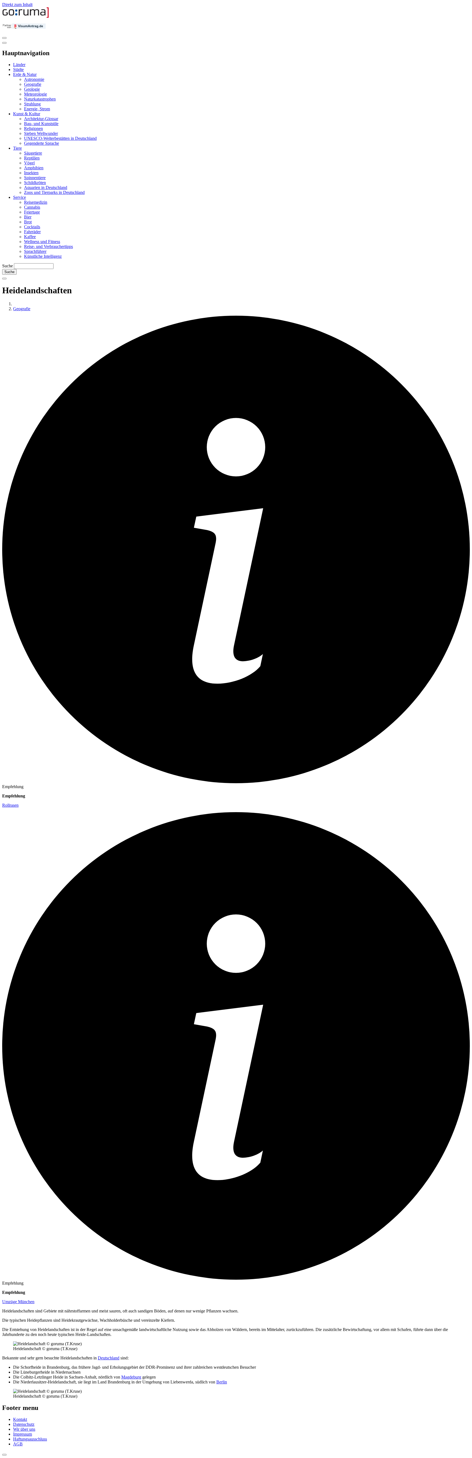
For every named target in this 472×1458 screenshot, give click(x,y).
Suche (7, 266)
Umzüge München (18, 1301)
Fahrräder (32, 231)
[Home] (25, 16)
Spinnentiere (35, 177)
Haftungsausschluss (30, 1439)
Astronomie (34, 79)
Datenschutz (23, 1424)
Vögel (29, 163)
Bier (27, 217)
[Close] (4, 43)
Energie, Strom (37, 109)
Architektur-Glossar (41, 118)
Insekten (31, 172)
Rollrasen (10, 805)
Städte (18, 69)
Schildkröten (35, 182)
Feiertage (32, 212)
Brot (28, 222)
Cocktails (32, 226)
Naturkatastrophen (40, 99)
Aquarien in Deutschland (45, 187)
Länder (19, 64)
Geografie (32, 84)
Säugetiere (33, 153)
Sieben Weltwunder (41, 133)
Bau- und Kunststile (41, 123)
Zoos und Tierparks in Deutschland (54, 192)
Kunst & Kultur (26, 113)
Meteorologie (35, 94)
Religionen (33, 128)
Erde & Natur (25, 74)
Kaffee (30, 236)
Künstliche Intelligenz (43, 256)
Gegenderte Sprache (41, 143)
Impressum (22, 1434)
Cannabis (32, 207)
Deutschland (108, 1358)
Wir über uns (24, 1429)
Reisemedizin (35, 202)
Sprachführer (35, 251)
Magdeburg (131, 1377)
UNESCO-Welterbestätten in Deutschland (60, 138)
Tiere (17, 148)
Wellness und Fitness (42, 241)
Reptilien (32, 158)
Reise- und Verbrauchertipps (48, 246)
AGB (18, 1444)
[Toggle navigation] (4, 38)
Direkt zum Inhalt (17, 4)
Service (19, 197)
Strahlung (32, 104)
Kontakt (20, 1419)
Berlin (221, 1382)
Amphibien (33, 167)
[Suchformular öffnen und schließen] (4, 278)
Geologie (32, 89)
